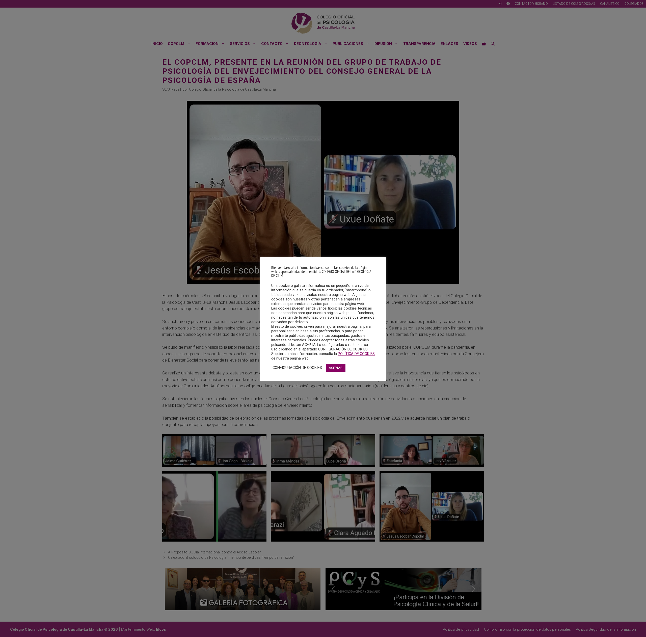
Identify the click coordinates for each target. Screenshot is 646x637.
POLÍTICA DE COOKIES (356, 353)
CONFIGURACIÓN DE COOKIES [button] (297, 367)
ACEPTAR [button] (335, 368)
